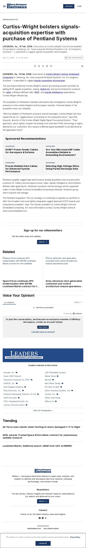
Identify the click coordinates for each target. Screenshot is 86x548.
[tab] (9, 302)
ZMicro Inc (49, 401)
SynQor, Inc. (50, 394)
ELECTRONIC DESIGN (51, 528)
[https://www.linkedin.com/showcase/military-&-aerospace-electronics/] (43, 518)
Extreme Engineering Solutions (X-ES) (20, 394)
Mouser (48, 380)
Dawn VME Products (13, 376)
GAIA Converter (10, 398)
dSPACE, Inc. (9, 383)
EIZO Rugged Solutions (13, 387)
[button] (4, 6)
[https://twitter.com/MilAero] (46, 518)
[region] (43, 308)
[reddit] (47, 66)
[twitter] (43, 66)
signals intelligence (54, 92)
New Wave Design (53, 383)
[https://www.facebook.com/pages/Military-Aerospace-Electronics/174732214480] (40, 518)
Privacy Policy (75, 537)
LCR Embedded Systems (55, 372)
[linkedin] (39, 66)
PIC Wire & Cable (52, 387)
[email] (51, 66)
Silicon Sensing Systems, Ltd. (57, 390)
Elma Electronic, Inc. (12, 390)
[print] (82, 66)
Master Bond (50, 376)
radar (8, 92)
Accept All (43, 543)
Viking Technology (53, 398)
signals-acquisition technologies (49, 80)
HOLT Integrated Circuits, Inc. (16, 401)
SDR (37, 92)
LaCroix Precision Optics (14, 405)
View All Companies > (43, 410)
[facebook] (35, 66)
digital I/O (45, 89)
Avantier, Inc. (9, 372)
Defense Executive (10, 19)
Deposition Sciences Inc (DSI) (17, 380)
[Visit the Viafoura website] (77, 314)
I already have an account (43, 332)
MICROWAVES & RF (34, 528)
